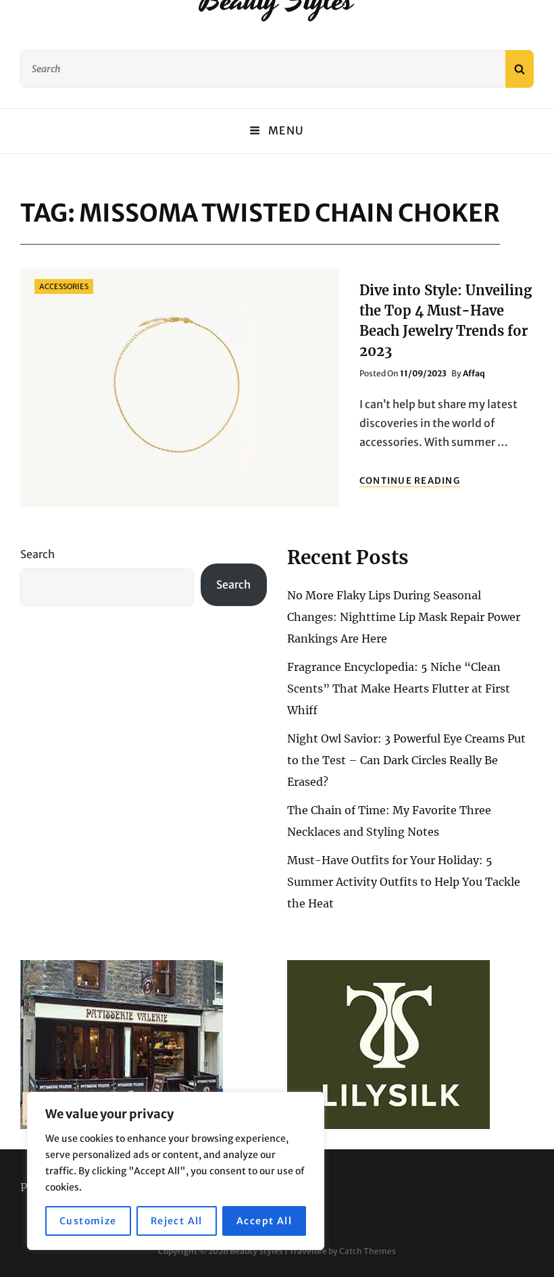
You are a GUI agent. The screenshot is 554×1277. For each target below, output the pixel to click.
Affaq (474, 373)
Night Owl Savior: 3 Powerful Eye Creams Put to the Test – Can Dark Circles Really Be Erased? (406, 760)
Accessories (64, 286)
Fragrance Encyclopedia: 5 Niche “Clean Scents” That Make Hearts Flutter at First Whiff (398, 688)
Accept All (264, 1221)
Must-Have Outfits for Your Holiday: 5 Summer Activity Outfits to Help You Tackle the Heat (403, 881)
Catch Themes (367, 1251)
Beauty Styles (256, 1251)
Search (37, 554)
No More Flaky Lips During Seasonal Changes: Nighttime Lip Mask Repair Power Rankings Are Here (403, 617)
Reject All (177, 1221)
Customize (88, 1221)
